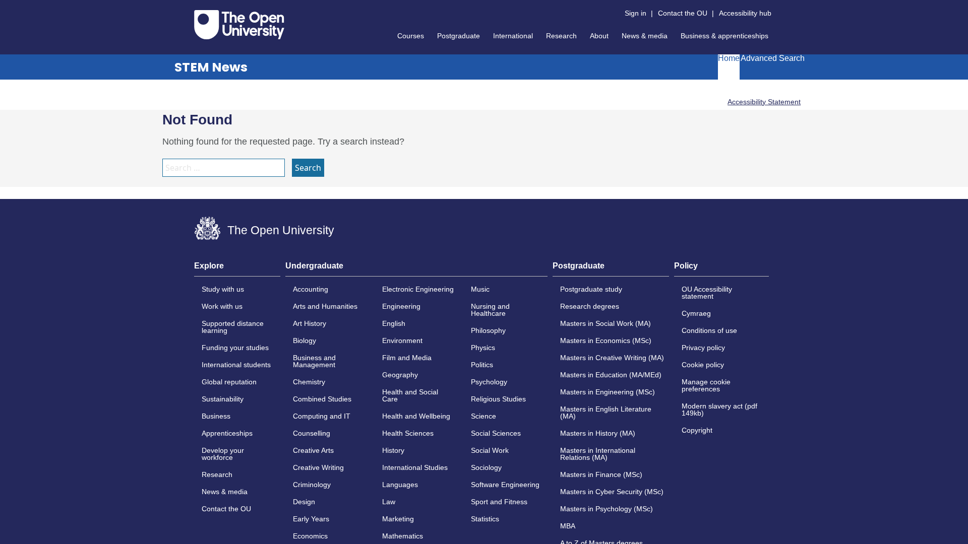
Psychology (489, 382)
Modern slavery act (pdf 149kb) (719, 409)
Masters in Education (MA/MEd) (610, 375)
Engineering (401, 306)
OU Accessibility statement (707, 292)
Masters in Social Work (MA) (605, 323)
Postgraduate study (591, 289)
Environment (402, 340)
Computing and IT (321, 416)
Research (561, 36)
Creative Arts (313, 450)
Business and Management (314, 361)
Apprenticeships (227, 433)
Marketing (398, 519)
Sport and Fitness (499, 502)
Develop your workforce (223, 453)
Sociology (486, 467)
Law (388, 502)
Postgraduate (458, 36)
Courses (410, 36)
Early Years (311, 519)
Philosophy (488, 330)
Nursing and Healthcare (490, 309)
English (393, 323)
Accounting (310, 289)
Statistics (485, 519)
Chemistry (309, 382)
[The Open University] (239, 24)
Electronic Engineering (418, 289)
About (599, 36)
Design (304, 502)
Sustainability (223, 399)
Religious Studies (498, 399)
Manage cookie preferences (706, 385)
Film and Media (407, 358)
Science (483, 416)
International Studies (415, 467)
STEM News (211, 67)
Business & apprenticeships (724, 36)
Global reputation (229, 382)
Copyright (697, 430)
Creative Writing (318, 467)
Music (480, 289)
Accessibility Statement (764, 102)
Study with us (223, 289)
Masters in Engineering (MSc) (607, 392)
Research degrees (589, 306)
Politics (482, 365)
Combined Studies (322, 399)
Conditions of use (709, 330)
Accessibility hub (745, 13)
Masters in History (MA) (597, 433)
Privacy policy (703, 348)
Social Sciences (496, 433)
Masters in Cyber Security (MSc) (611, 492)
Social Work (490, 450)
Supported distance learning (233, 326)
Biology (304, 340)
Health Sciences (408, 433)
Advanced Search (773, 58)
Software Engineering (505, 485)
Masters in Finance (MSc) (601, 474)
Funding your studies (235, 348)
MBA (567, 526)
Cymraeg (696, 313)
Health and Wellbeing (416, 416)
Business (216, 416)
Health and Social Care (410, 395)
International (513, 36)
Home (729, 58)
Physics (483, 348)
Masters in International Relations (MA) (597, 453)
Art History (309, 323)
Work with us (222, 306)
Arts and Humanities (325, 306)
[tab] (237, 269)
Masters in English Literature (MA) (605, 412)
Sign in (635, 13)
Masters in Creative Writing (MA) (612, 358)
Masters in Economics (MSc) (605, 340)
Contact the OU (682, 13)
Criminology (312, 485)
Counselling (311, 433)
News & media (645, 36)
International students (236, 365)
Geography (400, 375)
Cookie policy (703, 365)
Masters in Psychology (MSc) (606, 509)
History (393, 450)
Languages (400, 485)
